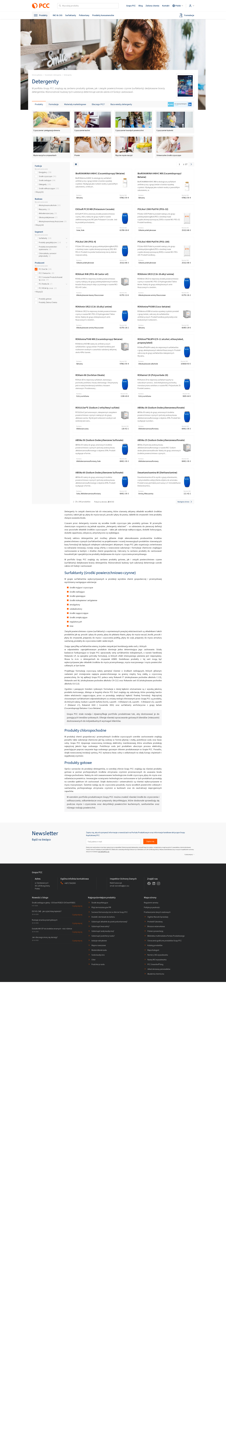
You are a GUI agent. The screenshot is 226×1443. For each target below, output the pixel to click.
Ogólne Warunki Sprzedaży (157, 917)
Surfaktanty (70, 15)
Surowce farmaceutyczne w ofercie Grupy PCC (109, 912)
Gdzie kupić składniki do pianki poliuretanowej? (109, 921)
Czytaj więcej (188, 854)
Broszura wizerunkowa (156, 926)
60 (113, 502)
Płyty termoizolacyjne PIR (101, 907)
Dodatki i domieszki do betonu (103, 917)
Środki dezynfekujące (99, 902)
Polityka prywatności (152, 907)
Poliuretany (84, 15)
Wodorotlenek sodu (99, 950)
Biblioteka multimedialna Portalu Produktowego (166, 936)
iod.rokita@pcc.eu (103, 852)
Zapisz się (150, 841)
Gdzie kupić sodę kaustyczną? (102, 931)
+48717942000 (70, 883)
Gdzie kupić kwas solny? (100, 926)
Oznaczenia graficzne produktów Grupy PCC (164, 940)
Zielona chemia (152, 6)
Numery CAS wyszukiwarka (157, 955)
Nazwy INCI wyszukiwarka (156, 959)
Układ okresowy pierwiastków (158, 969)
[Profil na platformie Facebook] (149, 883)
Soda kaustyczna (98, 955)
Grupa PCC (131, 6)
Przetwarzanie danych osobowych (157, 912)
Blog (140, 6)
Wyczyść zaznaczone (41, 169)
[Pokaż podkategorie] (66, 238)
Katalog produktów (154, 945)
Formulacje (189, 15)
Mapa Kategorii (153, 950)
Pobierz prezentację (155, 931)
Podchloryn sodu (98, 964)
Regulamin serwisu (151, 902)
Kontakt (165, 6)
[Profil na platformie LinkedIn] (154, 883)
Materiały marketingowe (75, 104)
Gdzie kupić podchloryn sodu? (103, 936)
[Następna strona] (191, 164)
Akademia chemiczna (155, 974)
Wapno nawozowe (98, 945)
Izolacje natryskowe (99, 940)
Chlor (93, 959)
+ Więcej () (39, 192)
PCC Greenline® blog (155, 964)
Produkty (43, 15)
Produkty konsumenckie (103, 15)
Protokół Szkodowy (155, 921)
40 (111, 502)
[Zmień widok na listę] (76, 164)
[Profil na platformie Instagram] (158, 883)
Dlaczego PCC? (98, 104)
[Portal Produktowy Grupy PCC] (41, 6)
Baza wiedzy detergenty (121, 104)
